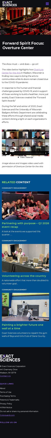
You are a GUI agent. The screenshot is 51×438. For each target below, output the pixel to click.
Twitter (9, 427)
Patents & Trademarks (9, 400)
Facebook (2, 427)
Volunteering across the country (24, 275)
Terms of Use (5, 392)
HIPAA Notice (6, 407)
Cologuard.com (7, 415)
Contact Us (5, 376)
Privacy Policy (6, 404)
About (2, 388)
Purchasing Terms (8, 396)
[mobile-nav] (47, 3)
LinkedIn (17, 427)
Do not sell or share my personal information (19, 411)
